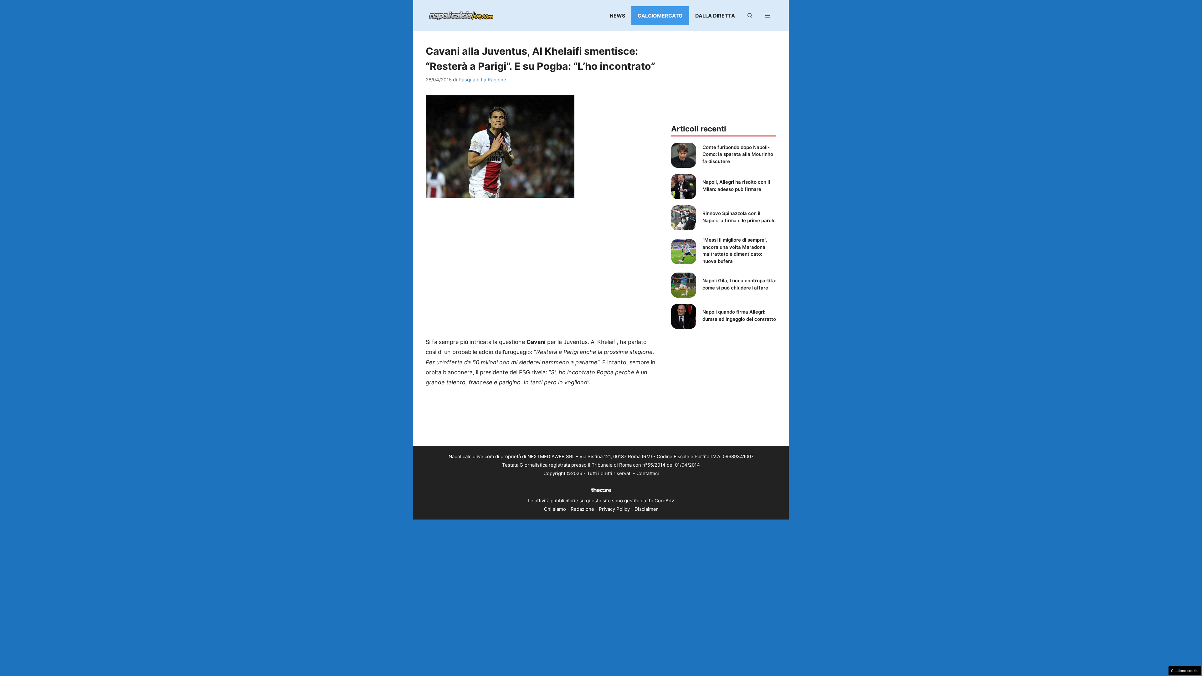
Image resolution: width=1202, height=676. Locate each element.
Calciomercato (660, 16)
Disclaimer (646, 509)
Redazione (582, 509)
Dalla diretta (715, 16)
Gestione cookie (1185, 670)
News (617, 16)
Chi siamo (555, 509)
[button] (750, 15)
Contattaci (647, 473)
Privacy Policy (614, 509)
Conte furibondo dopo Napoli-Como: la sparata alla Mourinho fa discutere (737, 154)
